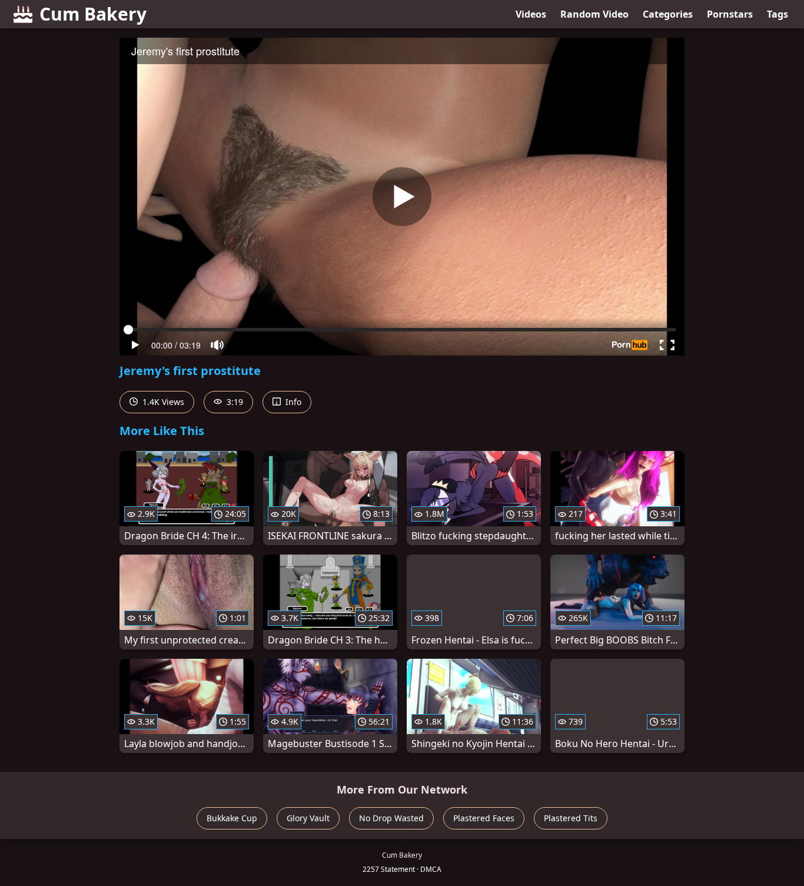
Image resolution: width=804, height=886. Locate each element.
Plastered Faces (483, 818)
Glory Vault (308, 818)
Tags (777, 14)
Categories (668, 14)
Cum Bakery (93, 14)
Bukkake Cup (232, 818)
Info (292, 401)
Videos (531, 14)
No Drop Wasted (391, 818)
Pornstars (730, 14)
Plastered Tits (570, 818)
